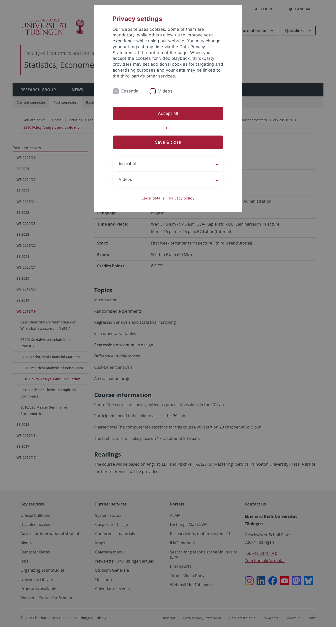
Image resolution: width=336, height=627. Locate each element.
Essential (130, 91)
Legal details (153, 198)
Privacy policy (181, 198)
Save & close (168, 142)
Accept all (168, 113)
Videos (165, 91)
